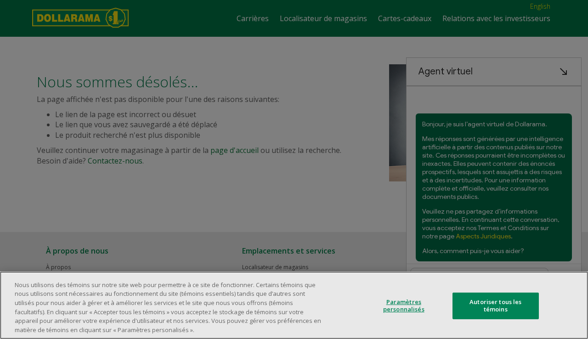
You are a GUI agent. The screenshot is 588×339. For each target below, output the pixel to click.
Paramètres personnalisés (403, 305)
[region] (294, 305)
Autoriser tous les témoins (495, 305)
